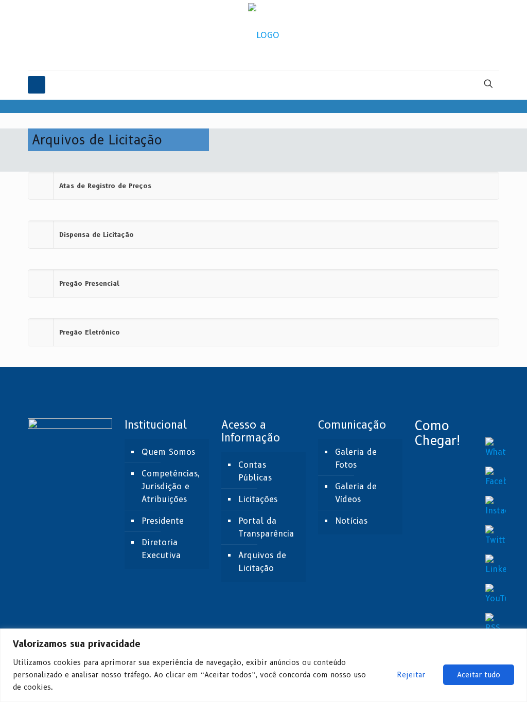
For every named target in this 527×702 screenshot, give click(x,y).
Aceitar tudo (478, 674)
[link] (263, 186)
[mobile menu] (36, 85)
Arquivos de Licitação (262, 561)
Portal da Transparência (266, 527)
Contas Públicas (255, 471)
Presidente (163, 521)
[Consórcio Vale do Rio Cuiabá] (263, 35)
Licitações (257, 499)
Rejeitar (411, 674)
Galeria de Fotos (356, 458)
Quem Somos (168, 452)
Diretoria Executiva (161, 549)
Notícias (351, 521)
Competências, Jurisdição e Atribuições (171, 486)
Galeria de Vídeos (356, 493)
